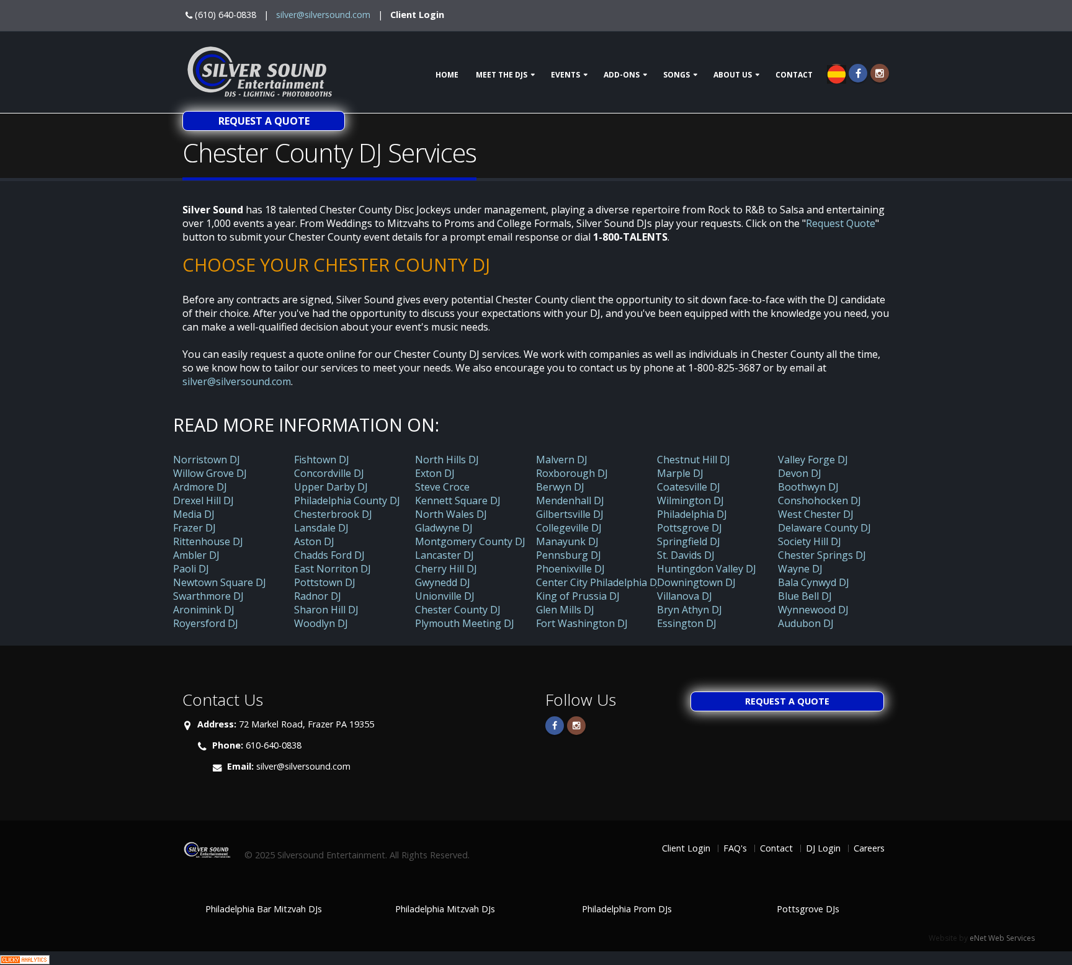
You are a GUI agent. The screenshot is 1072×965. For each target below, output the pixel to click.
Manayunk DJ (567, 541)
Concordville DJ (329, 473)
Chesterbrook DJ (333, 514)
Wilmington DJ (690, 500)
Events (565, 74)
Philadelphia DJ (692, 514)
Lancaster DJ (444, 555)
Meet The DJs (501, 74)
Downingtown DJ (696, 582)
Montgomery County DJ (470, 541)
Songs (676, 74)
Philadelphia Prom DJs (627, 909)
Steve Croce (442, 487)
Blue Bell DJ (805, 596)
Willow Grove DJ (210, 473)
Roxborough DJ (572, 473)
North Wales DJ (451, 514)
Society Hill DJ (809, 541)
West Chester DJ (816, 514)
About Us (732, 74)
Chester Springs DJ (822, 555)
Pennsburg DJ (568, 555)
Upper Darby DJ (331, 487)
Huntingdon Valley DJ (706, 569)
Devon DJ (799, 473)
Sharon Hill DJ (326, 609)
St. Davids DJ (686, 555)
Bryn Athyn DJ (689, 609)
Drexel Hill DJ (203, 500)
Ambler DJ (196, 555)
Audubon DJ (806, 623)
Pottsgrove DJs (808, 909)
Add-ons (622, 74)
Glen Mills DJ (565, 609)
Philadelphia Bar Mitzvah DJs (263, 909)
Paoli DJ (191, 569)
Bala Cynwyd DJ (813, 582)
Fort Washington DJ (582, 623)
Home (447, 74)
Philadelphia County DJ (347, 500)
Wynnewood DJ (813, 609)
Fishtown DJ (321, 459)
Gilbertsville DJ (570, 514)
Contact (794, 74)
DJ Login (823, 848)
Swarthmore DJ (208, 596)
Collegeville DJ (569, 528)
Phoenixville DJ (570, 569)
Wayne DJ (800, 569)
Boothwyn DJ (808, 487)
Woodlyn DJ (321, 623)
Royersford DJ (205, 623)
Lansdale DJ (321, 528)
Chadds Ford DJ (329, 555)
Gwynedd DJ (442, 582)
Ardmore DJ (200, 487)
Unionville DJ (445, 596)
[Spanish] (836, 73)
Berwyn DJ (560, 487)
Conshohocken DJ (819, 500)
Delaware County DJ (824, 528)
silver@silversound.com (323, 14)
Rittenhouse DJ (208, 541)
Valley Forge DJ (813, 459)
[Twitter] (576, 725)
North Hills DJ (447, 459)
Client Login (417, 14)
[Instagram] (879, 73)
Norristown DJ (206, 459)
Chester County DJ (458, 609)
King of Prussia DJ (578, 596)
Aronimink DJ (203, 609)
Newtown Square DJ (219, 582)
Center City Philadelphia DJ (598, 582)
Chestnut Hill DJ (693, 459)
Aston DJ (314, 541)
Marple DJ (680, 473)
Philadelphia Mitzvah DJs (445, 909)
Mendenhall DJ (570, 500)
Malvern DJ (561, 459)
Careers (869, 848)
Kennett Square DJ (458, 500)
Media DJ (194, 514)
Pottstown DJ (324, 582)
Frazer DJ (194, 528)
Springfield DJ (688, 541)
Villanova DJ (684, 596)
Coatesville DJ (688, 487)
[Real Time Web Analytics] (25, 958)
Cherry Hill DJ (446, 569)
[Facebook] (858, 73)
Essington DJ (687, 623)
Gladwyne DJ (444, 528)
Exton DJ (435, 473)
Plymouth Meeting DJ (464, 623)
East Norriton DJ (332, 569)
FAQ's (735, 848)
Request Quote (840, 223)
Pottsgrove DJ (689, 528)
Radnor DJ (317, 596)
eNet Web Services (1002, 938)
